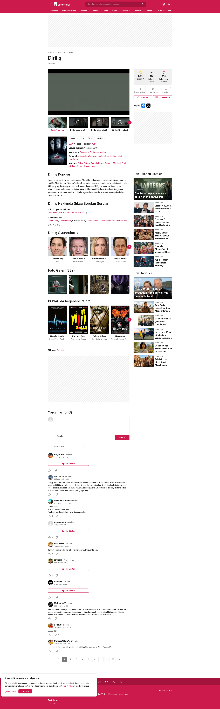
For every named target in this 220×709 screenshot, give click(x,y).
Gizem (90, 138)
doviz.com (52, 703)
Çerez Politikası (67, 686)
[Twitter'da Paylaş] (148, 106)
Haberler (138, 11)
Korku (81, 138)
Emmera (58, 560)
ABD (94, 144)
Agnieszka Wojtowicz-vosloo (93, 152)
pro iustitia (59, 476)
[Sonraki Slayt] (129, 122)
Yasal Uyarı (123, 694)
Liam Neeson (65, 221)
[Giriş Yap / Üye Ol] (163, 4)
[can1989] (50, 582)
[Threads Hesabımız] (120, 681)
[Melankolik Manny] (50, 501)
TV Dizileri (160, 11)
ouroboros (59, 544)
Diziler (114, 11)
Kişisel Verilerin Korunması (106, 694)
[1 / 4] (57, 284)
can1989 (58, 581)
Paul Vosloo (110, 156)
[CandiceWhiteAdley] (50, 642)
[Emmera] (50, 561)
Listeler (149, 11)
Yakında (84, 11)
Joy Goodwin (89, 166)
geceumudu (60, 522)
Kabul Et (25, 691)
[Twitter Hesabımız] (113, 681)
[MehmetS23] (50, 604)
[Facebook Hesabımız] (106, 681)
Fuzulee (60, 350)
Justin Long (53, 221)
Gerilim (100, 138)
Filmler (105, 11)
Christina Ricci (54, 212)
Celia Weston (105, 221)
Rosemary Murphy (120, 221)
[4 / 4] (120, 284)
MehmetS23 (60, 603)
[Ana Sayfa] (62, 4)
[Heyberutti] (50, 455)
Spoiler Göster (68, 464)
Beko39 (57, 625)
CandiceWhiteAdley (63, 641)
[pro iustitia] (50, 477)
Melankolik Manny (63, 500)
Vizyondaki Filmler (69, 11)
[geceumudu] (50, 523)
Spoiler (60, 436)
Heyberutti (59, 454)
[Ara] (143, 4)
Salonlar (95, 11)
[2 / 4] (78, 284)
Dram (73, 138)
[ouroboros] (50, 544)
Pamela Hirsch (97, 163)
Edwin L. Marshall (113, 163)
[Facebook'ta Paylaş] (143, 106)
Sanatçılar (126, 11)
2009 (71, 144)
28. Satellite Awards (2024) (74, 212)
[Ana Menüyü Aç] (50, 4)
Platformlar (53, 11)
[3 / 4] (99, 284)
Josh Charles (92, 221)
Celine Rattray (84, 163)
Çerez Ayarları (10, 691)
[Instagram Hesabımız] (99, 681)
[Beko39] (50, 625)
